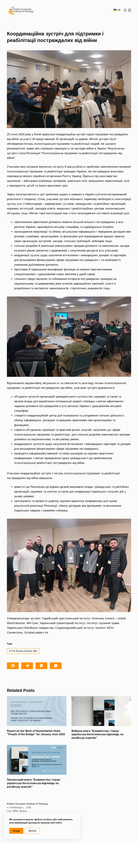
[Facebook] (13, 665)
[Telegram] (27, 665)
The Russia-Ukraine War (23, 651)
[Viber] (41, 665)
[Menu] (129, 10)
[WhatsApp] (56, 665)
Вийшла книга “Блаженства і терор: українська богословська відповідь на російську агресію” (97, 734)
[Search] (125, 10)
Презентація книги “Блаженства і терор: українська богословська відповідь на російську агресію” (34, 783)
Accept (16, 831)
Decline (32, 831)
